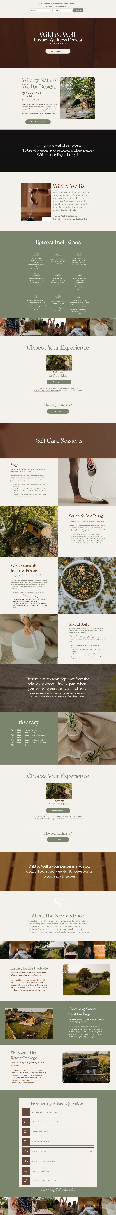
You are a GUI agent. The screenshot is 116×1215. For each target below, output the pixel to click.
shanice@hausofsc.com (67, 1191)
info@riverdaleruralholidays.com (46, 391)
